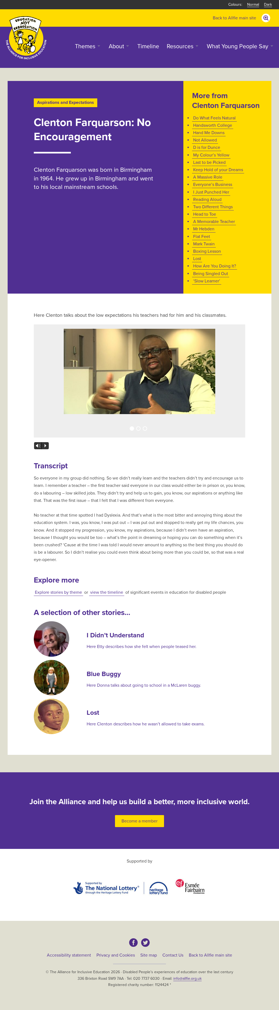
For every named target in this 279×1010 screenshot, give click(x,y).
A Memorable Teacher (214, 221)
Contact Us (172, 955)
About (116, 46)
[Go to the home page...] (26, 37)
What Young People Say (237, 46)
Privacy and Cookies (115, 955)
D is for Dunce (206, 147)
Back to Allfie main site (234, 18)
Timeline (148, 46)
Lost (197, 258)
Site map (148, 955)
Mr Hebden (203, 229)
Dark (268, 4)
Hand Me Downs (209, 132)
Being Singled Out (210, 273)
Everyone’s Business (212, 184)
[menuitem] (234, 18)
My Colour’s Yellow (211, 155)
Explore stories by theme (58, 592)
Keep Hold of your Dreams (218, 170)
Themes (85, 46)
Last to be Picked (209, 162)
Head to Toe (204, 214)
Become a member (139, 821)
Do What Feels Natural (214, 118)
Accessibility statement (69, 955)
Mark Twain (204, 244)
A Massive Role (207, 177)
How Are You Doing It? (214, 266)
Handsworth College (212, 125)
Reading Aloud (207, 199)
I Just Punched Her (211, 192)
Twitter (145, 942)
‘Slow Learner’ (206, 281)
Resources (180, 46)
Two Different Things (213, 207)
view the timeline (106, 592)
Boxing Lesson (207, 251)
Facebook (133, 942)
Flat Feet (201, 236)
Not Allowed (205, 140)
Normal (253, 4)
